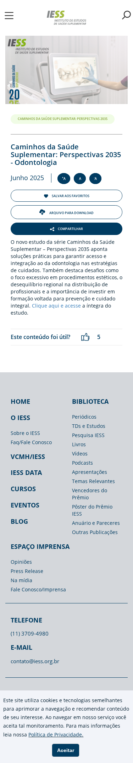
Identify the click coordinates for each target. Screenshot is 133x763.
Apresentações (89, 472)
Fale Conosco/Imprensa (38, 589)
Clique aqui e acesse (56, 305)
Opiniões (21, 561)
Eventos (25, 505)
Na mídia (21, 580)
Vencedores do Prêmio (89, 494)
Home (20, 401)
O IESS (20, 417)
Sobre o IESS (25, 433)
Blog (19, 521)
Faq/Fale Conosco (31, 442)
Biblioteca (90, 401)
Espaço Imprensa (40, 546)
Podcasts (82, 462)
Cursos (23, 488)
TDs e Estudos (88, 426)
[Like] (85, 337)
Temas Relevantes (93, 481)
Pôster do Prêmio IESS (92, 510)
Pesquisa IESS (88, 435)
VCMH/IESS (28, 456)
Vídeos (80, 453)
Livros (79, 444)
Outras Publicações (95, 532)
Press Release (27, 571)
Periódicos (84, 416)
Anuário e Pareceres (96, 523)
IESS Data (26, 472)
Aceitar (65, 750)
